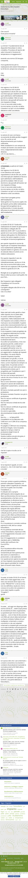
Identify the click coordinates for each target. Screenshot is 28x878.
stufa (10, 818)
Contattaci (3, 858)
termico (3, 819)
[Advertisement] (14, 708)
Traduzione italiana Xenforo (6, 869)
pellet (2, 814)
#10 (26, 462)
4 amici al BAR (6, 774)
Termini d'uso (10, 858)
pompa (12, 814)
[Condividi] (25, 29)
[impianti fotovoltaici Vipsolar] (14, 19)
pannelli (17, 812)
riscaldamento (17, 816)
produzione (4, 816)
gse (5, 809)
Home (2, 859)
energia (3, 806)
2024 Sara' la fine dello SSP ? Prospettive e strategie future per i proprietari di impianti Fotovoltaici (14, 738)
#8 (26, 309)
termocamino (10, 820)
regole (16, 819)
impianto (12, 808)
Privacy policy (17, 858)
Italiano (6, 856)
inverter (19, 809)
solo (7, 818)
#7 (26, 221)
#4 (26, 120)
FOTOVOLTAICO (6, 746)
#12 (26, 574)
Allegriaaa (5, 767)
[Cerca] (26, 1)
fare (7, 806)
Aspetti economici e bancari (9, 734)
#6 (26, 163)
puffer (9, 816)
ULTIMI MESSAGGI (6, 725)
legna (2, 812)
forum (11, 806)
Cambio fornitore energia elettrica (11, 728)
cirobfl (3, 11)
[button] (1, 856)
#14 (26, 658)
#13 (26, 603)
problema (22, 813)
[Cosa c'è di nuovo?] (23, 1)
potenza (17, 813)
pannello (22, 811)
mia (6, 811)
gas (24, 806)
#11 (26, 478)
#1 (26, 28)
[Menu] (2, 1)
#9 (26, 447)
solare (3, 818)
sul (13, 818)
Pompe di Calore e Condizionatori (10, 755)
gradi (2, 809)
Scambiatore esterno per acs (10, 748)
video (20, 819)
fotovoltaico (17, 806)
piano (7, 814)
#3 (26, 84)
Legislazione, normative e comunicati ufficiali (13, 765)
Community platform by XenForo (13, 867)
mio (9, 811)
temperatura (19, 818)
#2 (26, 43)
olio (12, 811)
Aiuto (22, 858)
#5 (26, 132)
